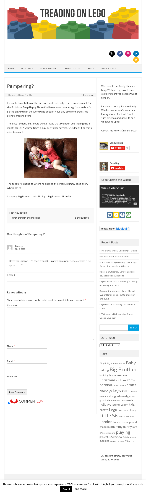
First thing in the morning (24, 217)
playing (123, 432)
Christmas (108, 380)
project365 (106, 436)
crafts (131, 385)
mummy (116, 426)
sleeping (104, 440)
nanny (127, 426)
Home (11, 68)
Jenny (104, 459)
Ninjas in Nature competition (114, 256)
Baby (131, 362)
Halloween (114, 400)
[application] (119, 196)
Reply (10, 274)
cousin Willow (119, 385)
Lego (89, 68)
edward (122, 396)
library (132, 409)
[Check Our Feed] (116, 218)
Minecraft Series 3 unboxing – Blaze (118, 250)
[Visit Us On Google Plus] (128, 218)
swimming (114, 441)
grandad (104, 400)
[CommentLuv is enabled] (26, 403)
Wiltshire (129, 441)
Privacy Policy (108, 68)
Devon (133, 391)
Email (11, 361)
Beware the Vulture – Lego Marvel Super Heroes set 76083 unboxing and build (117, 295)
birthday (104, 375)
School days (83, 217)
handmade (127, 400)
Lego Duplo (123, 410)
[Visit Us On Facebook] (122, 218)
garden (131, 396)
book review (118, 375)
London (106, 421)
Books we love (48, 68)
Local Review (126, 416)
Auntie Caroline (118, 363)
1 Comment (88, 94)
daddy (105, 390)
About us (26, 68)
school (133, 437)
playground (109, 432)
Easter (103, 396)
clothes (121, 380)
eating (111, 396)
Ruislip (126, 437)
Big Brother (24, 196)
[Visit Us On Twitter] (110, 218)
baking (104, 370)
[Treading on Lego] (73, 38)
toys (122, 441)
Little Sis (36, 196)
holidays (105, 404)
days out (120, 390)
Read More (80, 489)
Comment (13, 305)
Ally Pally (105, 363)
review (117, 436)
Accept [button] (66, 489)
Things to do (70, 68)
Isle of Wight (120, 404)
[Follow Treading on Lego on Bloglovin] (115, 232)
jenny (15, 94)
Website (12, 376)
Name (11, 346)
